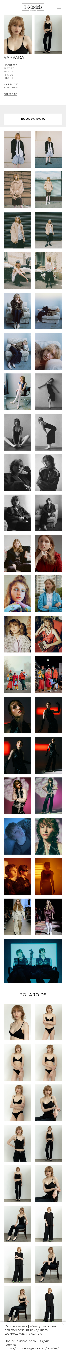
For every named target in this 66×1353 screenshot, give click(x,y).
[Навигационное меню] (59, 7)
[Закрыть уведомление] (63, 1324)
